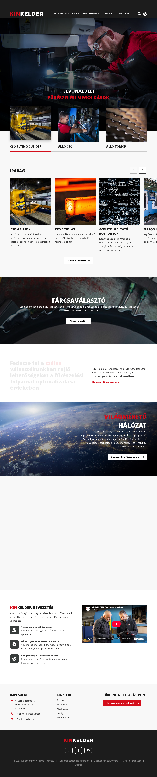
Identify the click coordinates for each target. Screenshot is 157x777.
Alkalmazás (62, 708)
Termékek (62, 704)
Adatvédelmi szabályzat (106, 761)
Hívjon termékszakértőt (27, 713)
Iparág (60, 713)
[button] (142, 170)
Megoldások (63, 717)
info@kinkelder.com (25, 719)
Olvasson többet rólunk (105, 381)
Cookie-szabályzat (132, 761)
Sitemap (78, 765)
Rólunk (60, 700)
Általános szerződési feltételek (74, 761)
